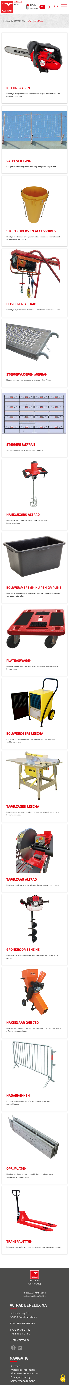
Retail (33, 5)
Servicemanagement (22, 1381)
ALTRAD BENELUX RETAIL (14, 21)
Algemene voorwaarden (24, 1373)
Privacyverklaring (20, 1377)
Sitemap (15, 1366)
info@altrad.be (21, 1340)
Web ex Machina (39, 1296)
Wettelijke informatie (22, 1369)
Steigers (34, 8)
